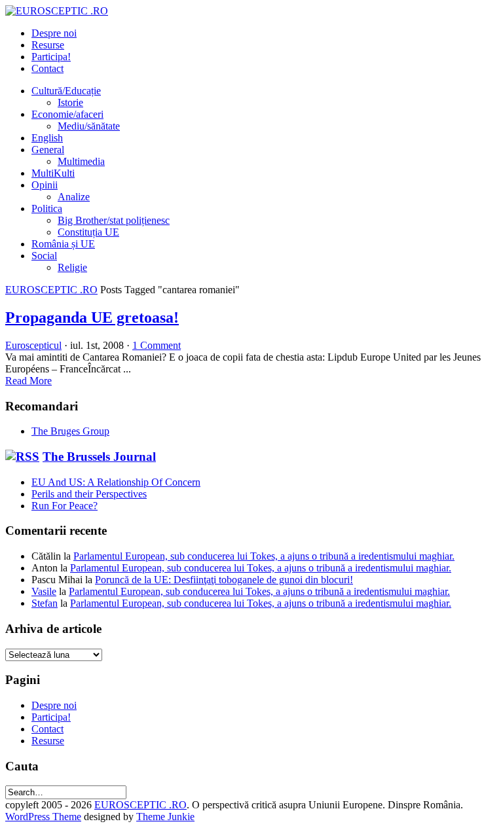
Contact (47, 68)
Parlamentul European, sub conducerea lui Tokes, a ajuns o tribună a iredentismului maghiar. (264, 556)
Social (44, 255)
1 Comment (156, 345)
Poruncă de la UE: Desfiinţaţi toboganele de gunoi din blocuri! (224, 579)
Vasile (43, 591)
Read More (28, 380)
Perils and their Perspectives (89, 493)
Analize (74, 196)
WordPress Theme (43, 816)
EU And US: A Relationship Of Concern (115, 482)
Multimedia (81, 161)
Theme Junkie (165, 816)
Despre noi (54, 33)
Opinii (44, 184)
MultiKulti (53, 173)
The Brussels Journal (99, 456)
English (47, 137)
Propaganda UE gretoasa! (92, 317)
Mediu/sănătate (89, 126)
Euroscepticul (33, 345)
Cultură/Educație (66, 90)
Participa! (51, 56)
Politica (46, 208)
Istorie (70, 102)
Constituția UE (88, 232)
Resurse (47, 44)
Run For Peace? (64, 505)
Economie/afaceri (67, 114)
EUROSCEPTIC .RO (51, 289)
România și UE (63, 243)
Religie (72, 267)
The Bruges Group (70, 431)
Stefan (44, 603)
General (47, 149)
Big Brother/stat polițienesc (114, 220)
